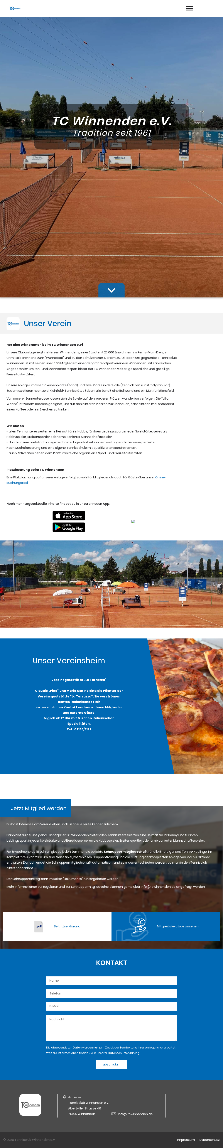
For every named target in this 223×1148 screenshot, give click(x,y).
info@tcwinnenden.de (135, 1114)
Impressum (186, 1140)
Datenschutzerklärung (123, 1053)
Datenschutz (209, 1140)
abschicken (111, 1064)
